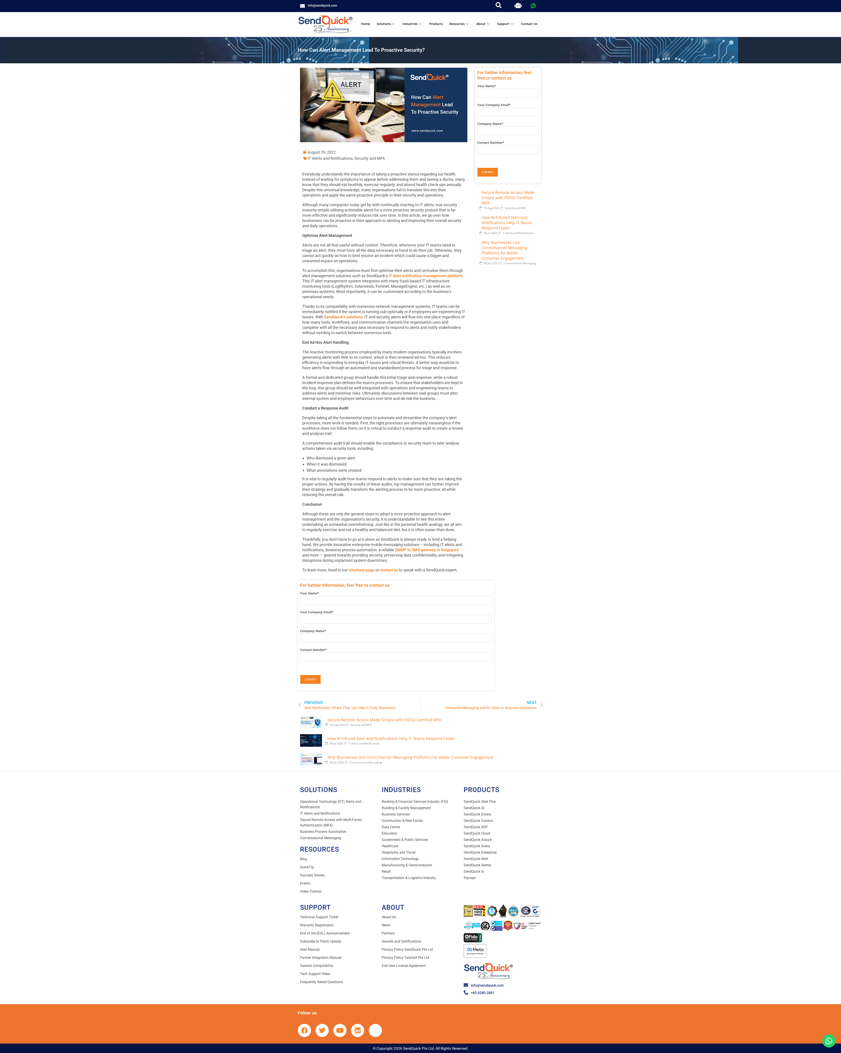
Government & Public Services (405, 840)
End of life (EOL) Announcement (325, 933)
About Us (389, 917)
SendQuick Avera (477, 846)
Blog (303, 859)
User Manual (310, 949)
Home (365, 24)
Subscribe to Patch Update (320, 941)
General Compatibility (316, 966)
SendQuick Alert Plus (480, 802)
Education (389, 833)
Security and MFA (369, 158)
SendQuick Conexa (478, 821)
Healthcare (390, 846)
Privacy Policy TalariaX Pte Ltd (405, 958)
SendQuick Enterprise (480, 852)
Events (305, 883)
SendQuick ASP (476, 827)
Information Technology (400, 859)
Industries (410, 24)
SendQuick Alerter (477, 865)
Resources (457, 24)
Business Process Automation (323, 832)
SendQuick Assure (478, 840)
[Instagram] (375, 1030)
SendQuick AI (474, 808)
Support (503, 24)
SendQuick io (474, 871)
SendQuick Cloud (477, 833)
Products (436, 24)
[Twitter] (322, 1030)
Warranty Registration (317, 925)
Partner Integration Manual (320, 958)
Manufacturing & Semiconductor (407, 865)
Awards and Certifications (401, 941)
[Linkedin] (357, 1030)
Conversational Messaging (320, 838)
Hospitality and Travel (398, 852)
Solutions (384, 24)
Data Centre (391, 827)
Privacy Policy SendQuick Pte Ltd (407, 949)
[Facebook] (304, 1030)
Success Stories (312, 875)
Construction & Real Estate (402, 821)
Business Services (396, 814)
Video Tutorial (311, 891)
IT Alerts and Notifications (330, 158)
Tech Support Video (315, 974)
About (481, 24)
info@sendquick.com (322, 5)
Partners (388, 933)
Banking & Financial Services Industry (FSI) (415, 802)
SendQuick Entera (477, 814)
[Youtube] (339, 1030)
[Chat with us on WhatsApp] (829, 1041)
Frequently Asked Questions (321, 982)
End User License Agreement (404, 966)
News (386, 925)
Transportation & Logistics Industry (409, 878)
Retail (386, 871)
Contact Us (529, 24)
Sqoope (469, 878)
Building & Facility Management (406, 808)
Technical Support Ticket (319, 917)
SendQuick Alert (476, 859)
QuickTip (307, 867)
